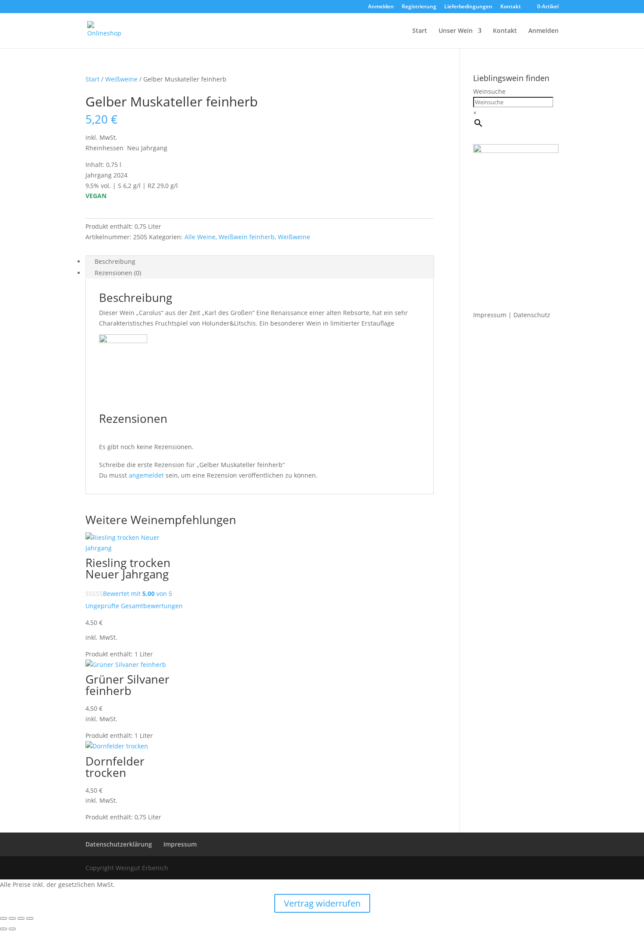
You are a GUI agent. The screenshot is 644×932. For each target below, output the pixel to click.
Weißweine (121, 79)
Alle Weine (200, 237)
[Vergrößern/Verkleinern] (3, 918)
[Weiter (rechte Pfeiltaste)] (12, 929)
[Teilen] (21, 918)
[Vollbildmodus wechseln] (12, 918)
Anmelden (381, 7)
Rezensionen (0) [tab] (118, 273)
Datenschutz (531, 315)
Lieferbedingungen (468, 7)
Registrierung (419, 7)
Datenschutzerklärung (118, 844)
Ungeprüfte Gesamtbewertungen (134, 606)
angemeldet (146, 475)
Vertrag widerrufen (322, 903)
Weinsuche (489, 91)
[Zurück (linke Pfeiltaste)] (3, 929)
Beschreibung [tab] (115, 261)
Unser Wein (456, 31)
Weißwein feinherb (247, 237)
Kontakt (510, 7)
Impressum (489, 315)
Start (419, 31)
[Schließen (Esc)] (29, 918)
